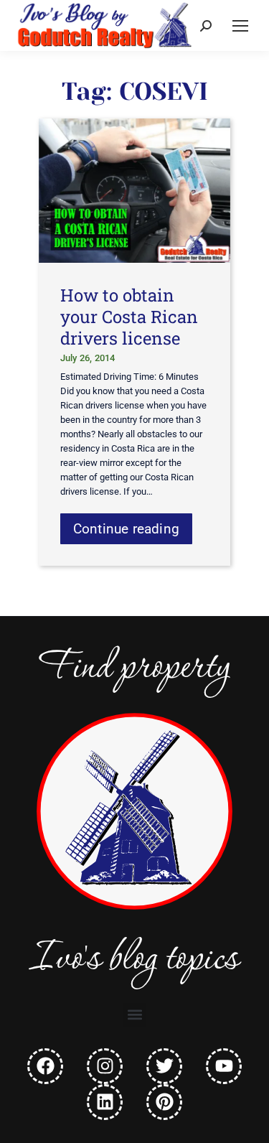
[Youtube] (224, 1066)
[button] (134, 1015)
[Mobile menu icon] (240, 25)
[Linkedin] (105, 1102)
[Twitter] (164, 1066)
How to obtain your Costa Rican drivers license (129, 317)
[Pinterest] (164, 1102)
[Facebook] (45, 1066)
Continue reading (126, 529)
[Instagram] (105, 1066)
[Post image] (135, 190)
